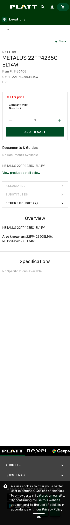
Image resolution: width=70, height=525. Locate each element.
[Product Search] (42, 7)
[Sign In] (52, 7)
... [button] (3, 29)
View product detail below (21, 173)
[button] (60, 41)
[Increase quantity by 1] (59, 120)
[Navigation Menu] (5, 7)
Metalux (9, 52)
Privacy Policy (52, 509)
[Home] (24, 6)
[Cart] (63, 7)
